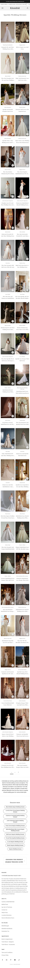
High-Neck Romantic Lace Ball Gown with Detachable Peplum (22, 79)
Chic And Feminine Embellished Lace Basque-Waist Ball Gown (7, 610)
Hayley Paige (7, 544)
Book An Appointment (7, 939)
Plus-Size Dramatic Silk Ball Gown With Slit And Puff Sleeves (8, 266)
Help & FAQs (5, 912)
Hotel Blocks (19, 4)
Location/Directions (6, 915)
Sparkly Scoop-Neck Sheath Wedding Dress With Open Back (22, 673)
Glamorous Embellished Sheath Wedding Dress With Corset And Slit (22, 204)
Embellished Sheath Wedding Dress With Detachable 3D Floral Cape (7, 391)
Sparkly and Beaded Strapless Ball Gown (7, 110)
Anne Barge (22, 294)
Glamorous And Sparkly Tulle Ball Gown (22, 454)
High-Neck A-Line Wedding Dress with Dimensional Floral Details (22, 141)
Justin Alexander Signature (7, 200)
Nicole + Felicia (8, 387)
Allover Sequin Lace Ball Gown (22, 48)
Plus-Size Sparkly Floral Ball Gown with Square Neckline (7, 360)
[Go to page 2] (18, 772)
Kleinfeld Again (11, 4)
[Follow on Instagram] (6, 960)
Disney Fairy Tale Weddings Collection (22, 388)
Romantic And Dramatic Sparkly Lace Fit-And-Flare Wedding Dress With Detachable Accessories (7, 673)
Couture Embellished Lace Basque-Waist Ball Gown (7, 579)
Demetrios (8, 263)
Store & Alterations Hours (8, 918)
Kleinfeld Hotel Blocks (7, 928)
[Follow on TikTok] (19, 960)
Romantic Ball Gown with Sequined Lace (22, 110)
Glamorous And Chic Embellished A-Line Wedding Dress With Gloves (7, 486)
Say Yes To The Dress (7, 907)
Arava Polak (7, 294)
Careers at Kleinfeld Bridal (8, 901)
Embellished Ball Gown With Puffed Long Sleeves (22, 392)
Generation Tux (5, 931)
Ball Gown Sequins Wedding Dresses (15, 834)
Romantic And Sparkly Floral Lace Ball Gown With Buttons (22, 735)
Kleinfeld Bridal (4, 4)
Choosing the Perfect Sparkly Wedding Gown (14, 861)
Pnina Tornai (7, 420)
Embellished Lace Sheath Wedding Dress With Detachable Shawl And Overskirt (22, 610)
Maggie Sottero (22, 44)
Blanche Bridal (22, 107)
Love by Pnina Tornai (22, 669)
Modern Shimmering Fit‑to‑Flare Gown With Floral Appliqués (22, 328)
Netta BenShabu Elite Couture (22, 576)
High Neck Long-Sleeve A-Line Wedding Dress (22, 266)
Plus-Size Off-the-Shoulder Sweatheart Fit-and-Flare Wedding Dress (22, 641)
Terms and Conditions (7, 952)
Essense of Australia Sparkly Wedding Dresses (15, 816)
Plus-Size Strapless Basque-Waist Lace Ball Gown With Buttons (22, 766)
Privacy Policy (5, 955)
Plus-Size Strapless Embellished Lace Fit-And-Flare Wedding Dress (22, 173)
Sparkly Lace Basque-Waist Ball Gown (22, 359)
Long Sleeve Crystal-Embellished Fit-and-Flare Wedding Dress (8, 423)
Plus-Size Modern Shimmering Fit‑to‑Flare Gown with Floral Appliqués (8, 173)
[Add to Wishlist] (13, 41)
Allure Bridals (7, 76)
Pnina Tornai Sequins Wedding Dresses (15, 825)
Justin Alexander (7, 107)
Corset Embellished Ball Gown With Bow (8, 703)
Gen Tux (24, 4)
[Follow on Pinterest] (11, 960)
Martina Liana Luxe (22, 76)
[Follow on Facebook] (2, 960)
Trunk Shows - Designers (8, 941)
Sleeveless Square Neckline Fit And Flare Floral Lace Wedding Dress (8, 517)
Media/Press (5, 904)
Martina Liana (22, 263)
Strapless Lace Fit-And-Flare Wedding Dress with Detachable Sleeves (7, 204)
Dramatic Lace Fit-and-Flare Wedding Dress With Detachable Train (7, 766)
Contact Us (4, 909)
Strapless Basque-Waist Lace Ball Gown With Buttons (22, 704)
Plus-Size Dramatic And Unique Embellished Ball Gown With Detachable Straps (7, 548)
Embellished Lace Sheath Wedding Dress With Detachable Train (22, 517)
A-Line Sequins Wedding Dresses (15, 841)
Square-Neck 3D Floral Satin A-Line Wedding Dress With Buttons (7, 735)
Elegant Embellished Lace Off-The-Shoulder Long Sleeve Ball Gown (22, 548)
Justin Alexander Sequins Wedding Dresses (15, 821)
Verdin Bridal (22, 420)
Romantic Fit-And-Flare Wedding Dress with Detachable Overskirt (8, 48)
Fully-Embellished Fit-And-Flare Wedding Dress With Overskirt (7, 454)
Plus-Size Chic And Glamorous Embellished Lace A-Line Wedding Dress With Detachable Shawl (8, 297)
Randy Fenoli (7, 231)
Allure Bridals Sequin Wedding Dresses (15, 807)
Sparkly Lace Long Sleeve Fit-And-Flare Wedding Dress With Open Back (22, 486)
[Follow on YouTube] (15, 960)
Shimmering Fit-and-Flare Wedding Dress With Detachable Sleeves (8, 328)
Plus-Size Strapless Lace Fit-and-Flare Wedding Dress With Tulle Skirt (7, 79)
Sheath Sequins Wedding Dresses (15, 845)
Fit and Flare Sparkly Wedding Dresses (15, 838)
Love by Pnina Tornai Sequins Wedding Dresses (15, 811)
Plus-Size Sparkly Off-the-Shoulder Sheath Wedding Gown (22, 297)
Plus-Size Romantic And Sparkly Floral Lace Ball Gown (22, 423)
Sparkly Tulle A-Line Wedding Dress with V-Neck (8, 141)
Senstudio (22, 451)
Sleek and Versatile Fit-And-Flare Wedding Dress (7, 235)
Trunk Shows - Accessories (8, 944)
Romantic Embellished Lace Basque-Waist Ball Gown (22, 579)
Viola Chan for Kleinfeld (7, 44)
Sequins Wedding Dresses (15, 849)
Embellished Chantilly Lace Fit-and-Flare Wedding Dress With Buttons (7, 641)
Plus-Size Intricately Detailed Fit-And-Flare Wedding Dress (22, 235)
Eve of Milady (22, 356)
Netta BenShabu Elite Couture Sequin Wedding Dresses (15, 830)
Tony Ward (8, 451)
